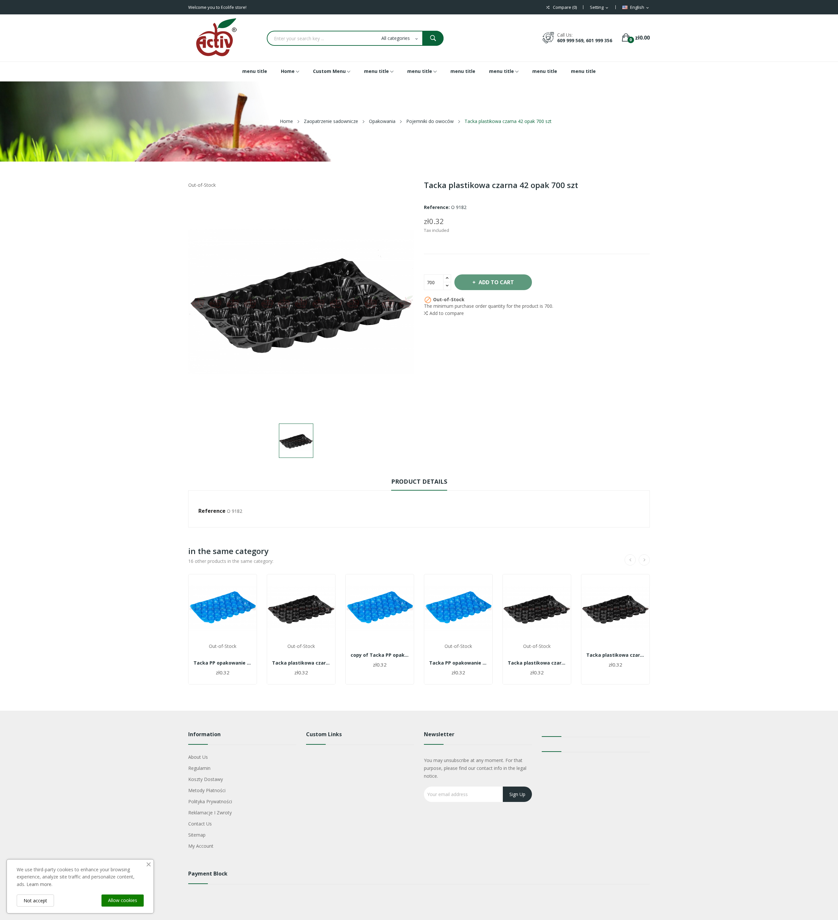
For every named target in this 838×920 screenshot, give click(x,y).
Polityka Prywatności (210, 801)
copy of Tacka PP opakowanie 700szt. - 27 (380, 655)
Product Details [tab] (419, 481)
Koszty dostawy (205, 779)
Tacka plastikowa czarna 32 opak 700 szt (301, 663)
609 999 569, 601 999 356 (584, 40)
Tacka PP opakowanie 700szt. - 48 (458, 663)
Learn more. (39, 884)
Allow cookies (122, 900)
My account (200, 846)
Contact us (200, 824)
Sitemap (197, 835)
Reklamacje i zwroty (210, 812)
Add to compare (446, 313)
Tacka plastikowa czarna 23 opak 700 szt (615, 655)
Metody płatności (207, 790)
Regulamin (199, 768)
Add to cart (496, 282)
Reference (212, 510)
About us (198, 757)
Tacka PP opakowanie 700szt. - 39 (222, 663)
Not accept (35, 900)
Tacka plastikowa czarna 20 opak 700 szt (537, 663)
